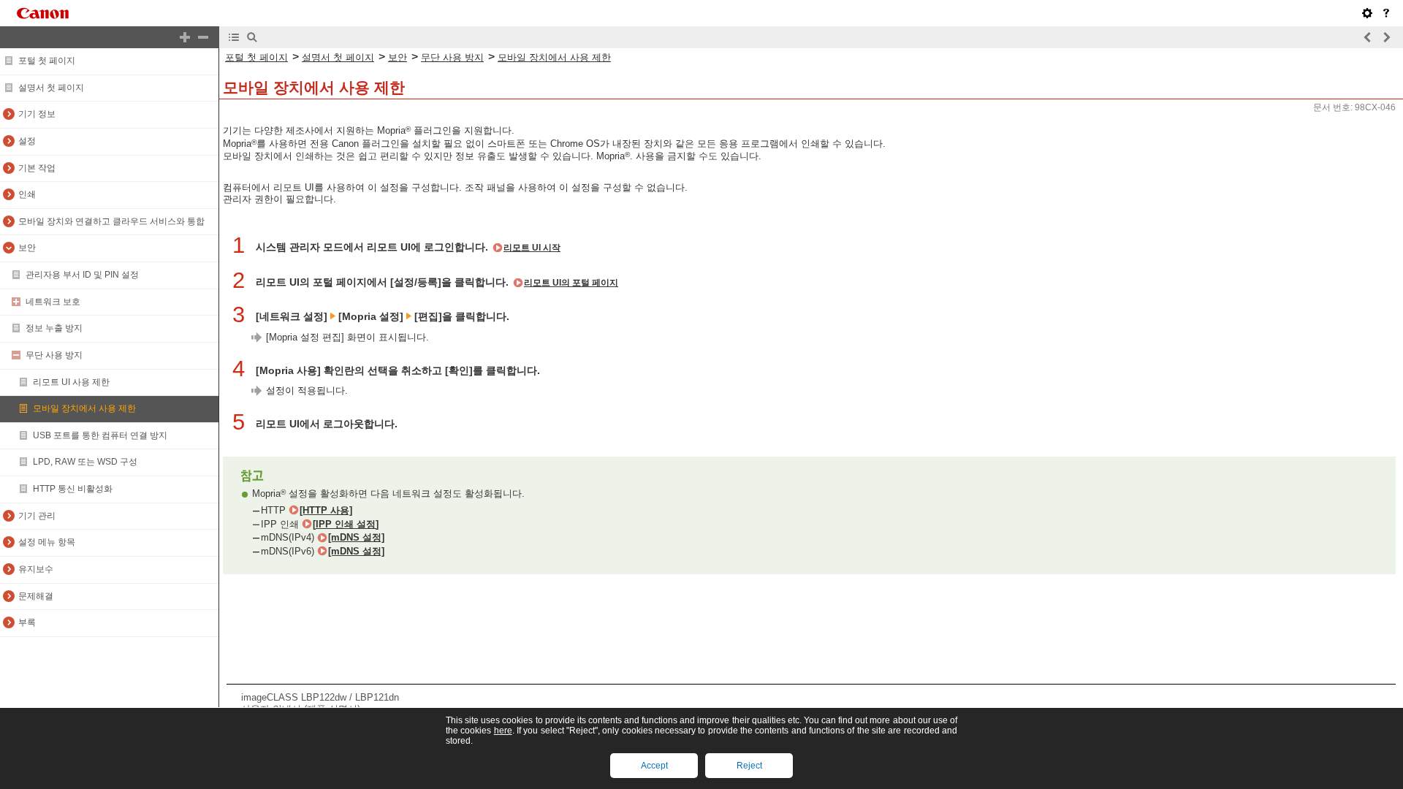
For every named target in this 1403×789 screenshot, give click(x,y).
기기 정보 (37, 114)
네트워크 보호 (53, 302)
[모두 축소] (203, 37)
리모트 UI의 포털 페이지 (571, 282)
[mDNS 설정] (356, 537)
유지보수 (35, 569)
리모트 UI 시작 (531, 247)
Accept (654, 766)
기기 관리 (37, 516)
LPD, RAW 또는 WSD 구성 (85, 462)
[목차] (234, 37)
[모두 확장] (185, 37)
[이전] (1368, 37)
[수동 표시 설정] (1367, 13)
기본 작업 (37, 168)
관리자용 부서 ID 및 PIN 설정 (82, 275)
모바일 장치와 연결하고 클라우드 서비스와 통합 (111, 221)
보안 (27, 248)
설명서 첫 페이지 (51, 88)
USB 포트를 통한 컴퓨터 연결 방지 (100, 435)
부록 (27, 622)
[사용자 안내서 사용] (1386, 13)
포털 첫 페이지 (46, 61)
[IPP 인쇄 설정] (346, 524)
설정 (27, 141)
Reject (749, 766)
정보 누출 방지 (54, 328)
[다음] (1386, 37)
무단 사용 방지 (54, 355)
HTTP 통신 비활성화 (73, 489)
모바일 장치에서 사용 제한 (84, 408)
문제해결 (35, 596)
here (503, 730)
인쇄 (27, 194)
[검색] (252, 37)
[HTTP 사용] (326, 510)
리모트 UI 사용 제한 (71, 382)
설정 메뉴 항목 (46, 542)
